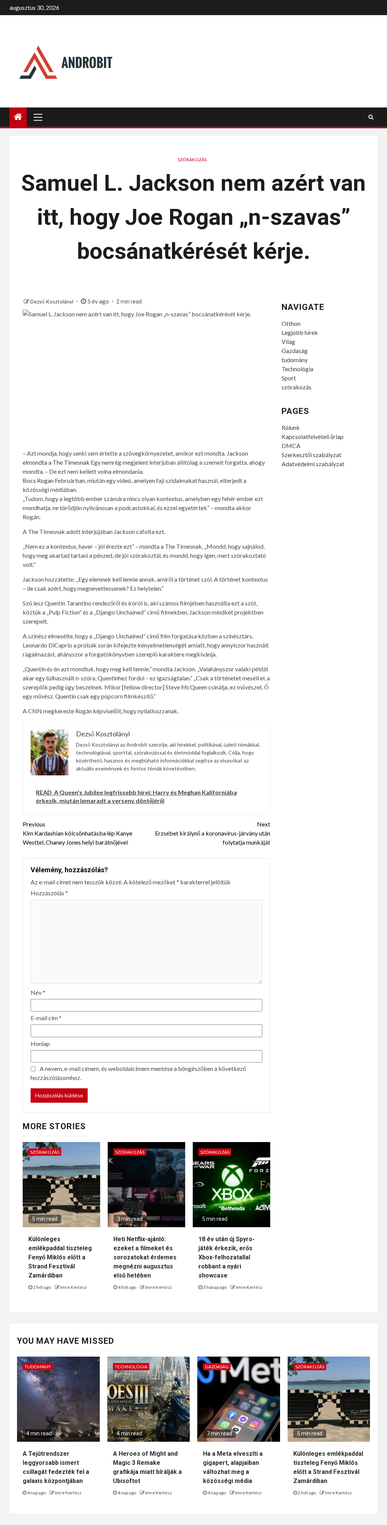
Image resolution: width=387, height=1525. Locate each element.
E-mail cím (46, 1017)
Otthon (291, 323)
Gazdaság (295, 350)
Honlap (40, 1043)
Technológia (297, 368)
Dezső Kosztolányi (52, 301)
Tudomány (38, 1366)
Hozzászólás (49, 892)
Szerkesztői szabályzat (311, 454)
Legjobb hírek (300, 332)
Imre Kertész (73, 1287)
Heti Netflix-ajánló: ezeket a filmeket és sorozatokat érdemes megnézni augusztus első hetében (144, 1257)
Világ (288, 341)
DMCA (291, 445)
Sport (289, 377)
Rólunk (291, 427)
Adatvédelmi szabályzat (313, 463)
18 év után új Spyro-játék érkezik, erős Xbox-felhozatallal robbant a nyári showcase (226, 1257)
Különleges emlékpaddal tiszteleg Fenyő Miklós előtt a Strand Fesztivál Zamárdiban (60, 1257)
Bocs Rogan (38, 480)
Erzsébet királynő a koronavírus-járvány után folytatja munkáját (212, 833)
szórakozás (296, 387)
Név (38, 992)
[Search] (371, 117)
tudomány (295, 359)
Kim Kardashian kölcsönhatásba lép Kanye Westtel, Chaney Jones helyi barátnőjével (77, 833)
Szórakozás (192, 159)
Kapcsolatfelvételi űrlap (313, 436)
